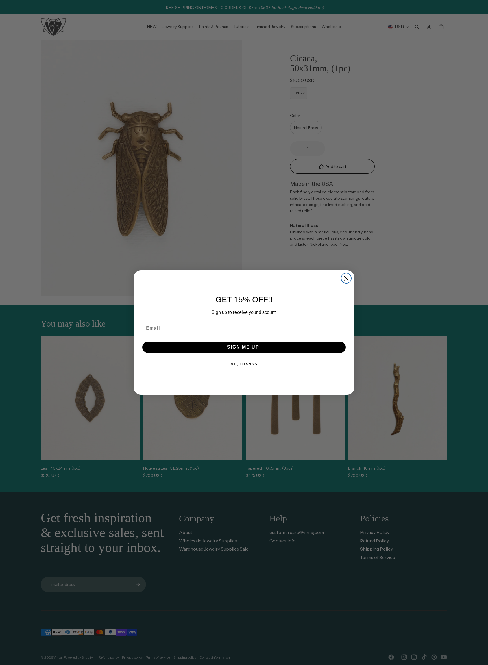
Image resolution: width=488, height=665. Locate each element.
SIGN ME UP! (244, 347)
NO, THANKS (244, 364)
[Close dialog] (346, 278)
